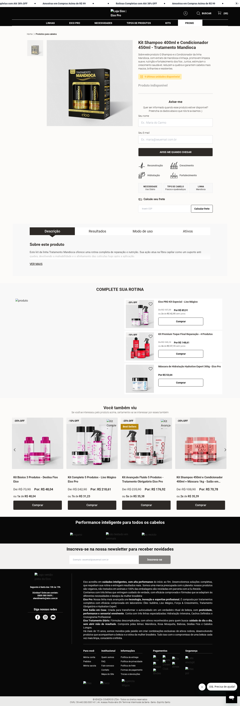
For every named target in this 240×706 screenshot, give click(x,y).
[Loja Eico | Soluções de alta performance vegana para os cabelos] (198, 660)
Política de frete (128, 666)
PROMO (189, 23)
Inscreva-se (154, 559)
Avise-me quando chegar (176, 152)
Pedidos (87, 661)
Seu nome (143, 115)
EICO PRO (74, 23)
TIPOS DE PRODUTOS (139, 23)
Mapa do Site (107, 674)
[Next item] (225, 450)
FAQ (103, 661)
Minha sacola (89, 666)
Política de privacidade (131, 661)
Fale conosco (107, 666)
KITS (168, 23)
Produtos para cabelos (46, 34)
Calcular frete (202, 208)
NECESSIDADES (103, 23)
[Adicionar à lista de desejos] (150, 304)
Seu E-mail (144, 132)
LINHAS (50, 23)
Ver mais (36, 264)
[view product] (140, 314)
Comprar (181, 321)
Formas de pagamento (131, 670)
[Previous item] (15, 450)
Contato (105, 670)
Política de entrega (129, 657)
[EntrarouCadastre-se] (186, 13)
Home (30, 34)
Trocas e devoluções (130, 674)
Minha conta (89, 657)
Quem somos (107, 657)
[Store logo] (120, 13)
